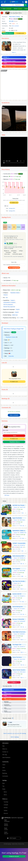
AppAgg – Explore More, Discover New (15, 843)
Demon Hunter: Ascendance (19, 670)
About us (4, 749)
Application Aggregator (17, 817)
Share (14, 435)
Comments (5, 776)
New (3, 783)
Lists (3, 767)
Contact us (5, 751)
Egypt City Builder (17, 518)
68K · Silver (24, 576)
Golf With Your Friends (18, 505)
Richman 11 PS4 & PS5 (18, 619)
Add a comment (15, 25)
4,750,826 (8, 8)
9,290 (13, 21)
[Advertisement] (14, 85)
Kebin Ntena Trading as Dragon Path (14, 328)
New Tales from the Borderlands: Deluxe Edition (19, 581)
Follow (14, 332)
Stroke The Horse (17, 657)
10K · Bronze (23, 525)
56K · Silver (23, 677)
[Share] (2, 13)
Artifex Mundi (22, 671)
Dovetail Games (23, 545)
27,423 (6, 829)
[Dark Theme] (23, 2)
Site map (4, 754)
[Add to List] (10, 513)
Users (3, 764)
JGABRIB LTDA (23, 532)
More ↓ (14, 52)
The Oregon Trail (17, 644)
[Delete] (13, 718)
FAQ (3, 746)
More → (14, 682)
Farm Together (16, 568)
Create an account (14, 856)
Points (4, 770)
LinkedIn (6, 804)
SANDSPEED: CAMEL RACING (19, 530)
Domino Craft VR (17, 594)
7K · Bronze (22, 601)
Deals (3, 789)
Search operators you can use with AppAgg (14, 733)
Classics (14, 507)
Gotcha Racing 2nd (17, 606)
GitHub (5, 807)
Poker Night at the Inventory (19, 632)
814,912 (20, 8)
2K (20, 583)
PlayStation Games (11, 337)
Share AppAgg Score (14, 267)
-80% (17, 547)
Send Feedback (6, 757)
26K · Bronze (23, 563)
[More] (25, 513)
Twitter (5, 810)
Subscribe (11, 356)
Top (3, 786)
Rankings (4, 773)
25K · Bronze (24, 551)
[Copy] (25, 38)
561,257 (6, 833)
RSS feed (7, 495)
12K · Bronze (23, 614)
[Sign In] (26, 2)
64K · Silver (23, 589)
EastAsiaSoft (22, 621)
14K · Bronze (24, 513)
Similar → (6, 57)
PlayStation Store (7, 33)
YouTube (6, 802)
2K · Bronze (23, 627)
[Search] (25, 5)
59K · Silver (23, 652)
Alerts (5, 792)
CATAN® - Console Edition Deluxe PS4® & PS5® (19, 543)
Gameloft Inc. (23, 646)
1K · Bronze (22, 538)
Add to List (21, 33)
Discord (6, 813)
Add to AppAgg (15, 737)
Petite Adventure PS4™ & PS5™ (19, 556)
